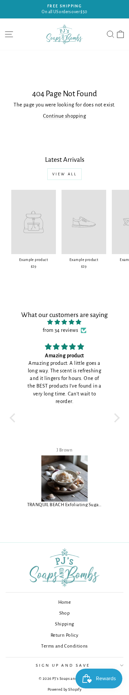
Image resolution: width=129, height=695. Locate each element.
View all (64, 174)
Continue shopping (64, 116)
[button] (14, 417)
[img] (64, 322)
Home (64, 602)
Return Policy (64, 635)
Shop (64, 613)
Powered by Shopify (64, 689)
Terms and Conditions (64, 646)
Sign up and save (63, 665)
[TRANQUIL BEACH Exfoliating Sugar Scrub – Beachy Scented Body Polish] (64, 478)
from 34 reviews (60, 330)
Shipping (64, 624)
